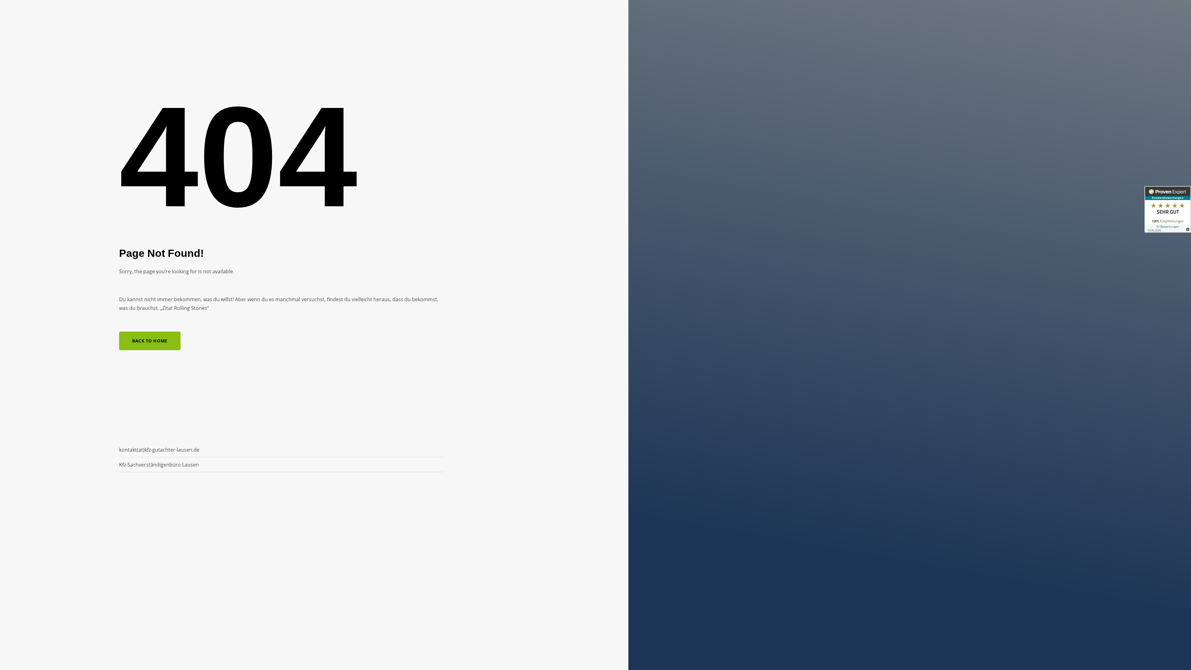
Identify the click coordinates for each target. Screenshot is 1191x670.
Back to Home (149, 341)
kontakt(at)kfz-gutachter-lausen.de (159, 449)
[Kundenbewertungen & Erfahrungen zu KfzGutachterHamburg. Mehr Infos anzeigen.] (1167, 209)
